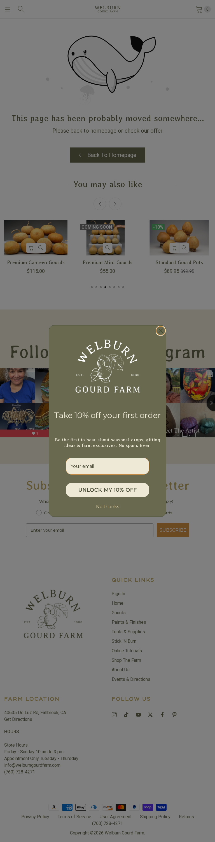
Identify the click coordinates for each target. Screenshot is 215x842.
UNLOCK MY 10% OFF (107, 490)
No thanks (107, 506)
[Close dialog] (160, 330)
